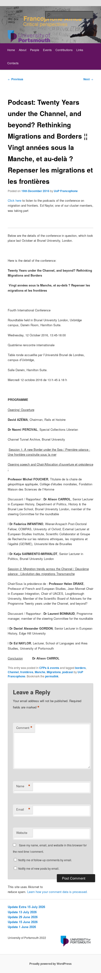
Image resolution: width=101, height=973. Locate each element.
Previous (15, 79)
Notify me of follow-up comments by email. (45, 860)
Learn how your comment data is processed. (57, 891)
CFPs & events (49, 668)
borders (80, 668)
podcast (67, 672)
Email (23, 809)
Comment (24, 728)
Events (47, 50)
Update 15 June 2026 (23, 922)
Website (21, 832)
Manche (40, 672)
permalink (51, 676)
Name (23, 786)
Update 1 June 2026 (22, 927)
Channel (13, 672)
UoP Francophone (66, 191)
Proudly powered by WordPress (50, 963)
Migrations (54, 672)
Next (88, 79)
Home (11, 50)
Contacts (13, 63)
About (22, 50)
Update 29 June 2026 (23, 917)
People (34, 50)
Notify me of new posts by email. (38, 868)
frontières (26, 672)
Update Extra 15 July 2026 (26, 907)
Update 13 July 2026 (22, 912)
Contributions (64, 50)
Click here (14, 200)
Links (79, 50)
